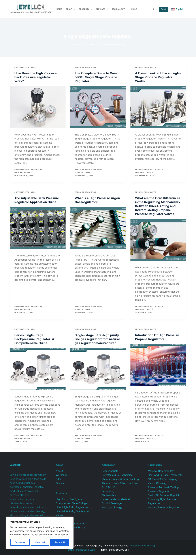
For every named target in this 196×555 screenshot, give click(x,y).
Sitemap (151, 545)
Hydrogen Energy (112, 507)
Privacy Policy (137, 545)
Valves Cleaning (157, 483)
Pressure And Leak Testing (163, 487)
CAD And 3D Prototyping (162, 479)
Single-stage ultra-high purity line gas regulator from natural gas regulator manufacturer (97, 339)
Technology (118, 9)
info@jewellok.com (81, 549)
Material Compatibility (161, 470)
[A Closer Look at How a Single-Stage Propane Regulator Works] (158, 107)
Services (100, 9)
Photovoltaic (109, 495)
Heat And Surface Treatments (165, 474)
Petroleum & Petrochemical (117, 474)
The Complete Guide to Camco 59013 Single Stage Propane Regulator (97, 77)
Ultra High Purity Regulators (72, 507)
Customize (20, 542)
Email (163, 9)
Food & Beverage (112, 503)
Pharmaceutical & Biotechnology (120, 479)
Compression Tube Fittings (71, 503)
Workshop (62, 474)
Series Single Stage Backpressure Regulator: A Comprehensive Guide (34, 339)
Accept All (60, 542)
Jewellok (15, 464)
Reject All (40, 542)
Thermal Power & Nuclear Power (120, 483)
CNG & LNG (108, 487)
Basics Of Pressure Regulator (164, 495)
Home (59, 9)
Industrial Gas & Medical (116, 499)
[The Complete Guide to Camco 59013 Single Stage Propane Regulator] (98, 107)
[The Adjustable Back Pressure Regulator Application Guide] (38, 228)
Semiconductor (110, 470)
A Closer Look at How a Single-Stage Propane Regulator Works (158, 77)
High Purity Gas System (69, 499)
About (69, 9)
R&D (58, 479)
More (134, 9)
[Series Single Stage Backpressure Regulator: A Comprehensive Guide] (38, 369)
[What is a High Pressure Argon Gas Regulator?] (98, 228)
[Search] (154, 9)
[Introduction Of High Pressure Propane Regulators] (158, 365)
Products (84, 9)
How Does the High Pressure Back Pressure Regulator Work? (35, 77)
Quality (60, 483)
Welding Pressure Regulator (164, 507)
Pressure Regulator (25, 67)
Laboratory (108, 491)
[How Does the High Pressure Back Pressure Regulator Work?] (38, 107)
